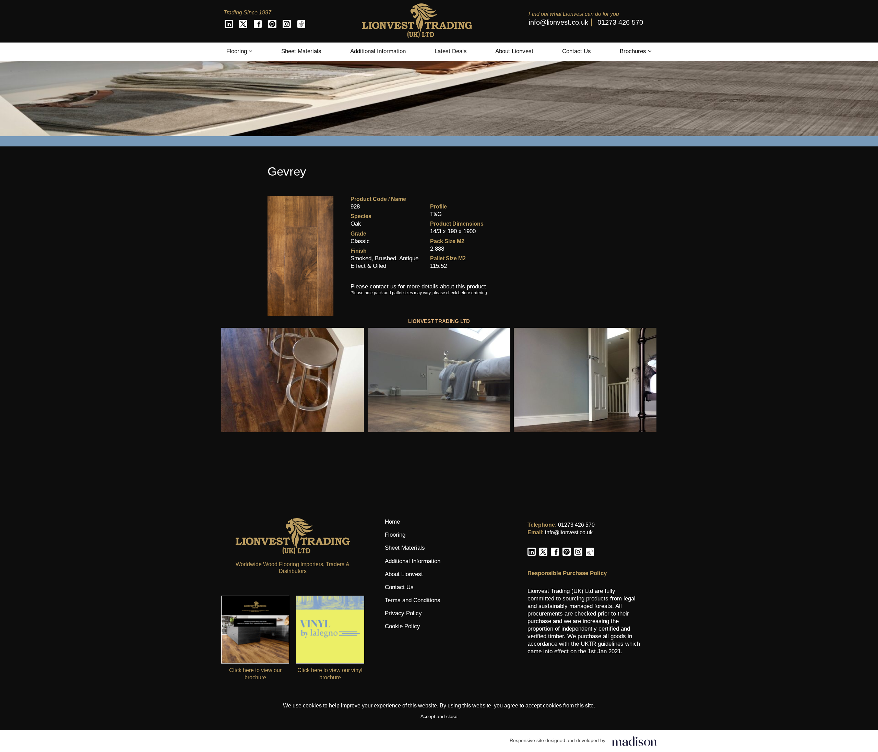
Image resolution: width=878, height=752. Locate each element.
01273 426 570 (620, 22)
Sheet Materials (301, 51)
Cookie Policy (402, 626)
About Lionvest (514, 51)
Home (392, 521)
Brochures (634, 51)
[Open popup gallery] (292, 380)
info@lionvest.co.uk (558, 22)
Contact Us (576, 51)
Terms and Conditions (412, 600)
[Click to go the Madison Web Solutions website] (634, 740)
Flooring (237, 51)
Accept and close (439, 716)
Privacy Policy (403, 613)
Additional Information (378, 51)
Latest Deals (451, 51)
